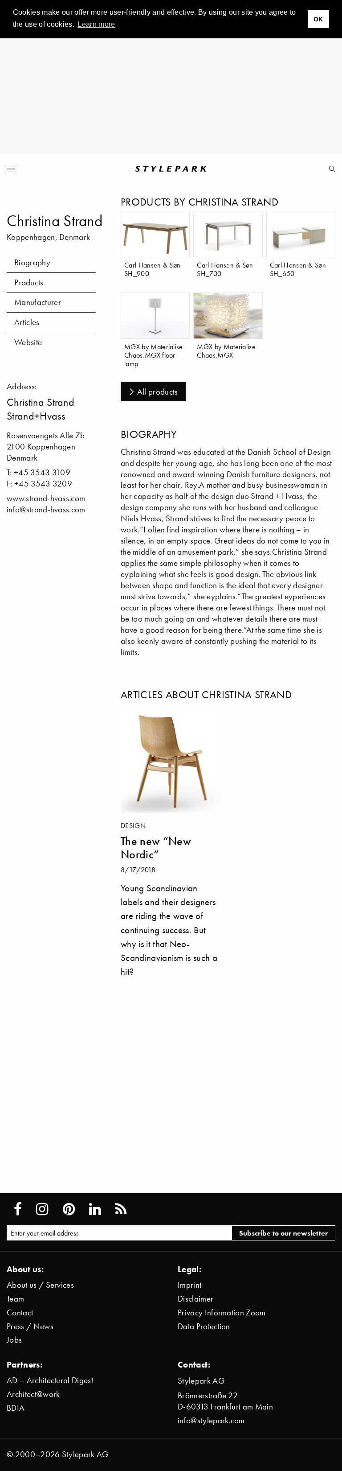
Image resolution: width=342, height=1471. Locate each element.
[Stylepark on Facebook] (18, 1209)
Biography (32, 262)
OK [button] (318, 19)
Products (29, 282)
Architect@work (33, 1394)
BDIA (15, 1408)
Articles (27, 322)
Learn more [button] (96, 24)
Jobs (14, 1340)
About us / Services (40, 1285)
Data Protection (204, 1326)
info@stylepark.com (211, 1420)
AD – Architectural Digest (50, 1380)
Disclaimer (195, 1299)
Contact (20, 1312)
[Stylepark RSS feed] (121, 1209)
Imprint (189, 1285)
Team (15, 1299)
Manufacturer (37, 302)
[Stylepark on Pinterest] (69, 1209)
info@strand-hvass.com (46, 509)
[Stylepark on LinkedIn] (95, 1209)
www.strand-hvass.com (46, 498)
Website (28, 342)
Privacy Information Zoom (222, 1312)
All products (157, 392)
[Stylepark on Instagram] (42, 1209)
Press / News (30, 1326)
